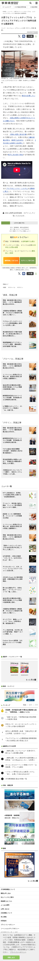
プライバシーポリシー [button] (18, 952)
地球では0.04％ (17, 140)
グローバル (12, 287)
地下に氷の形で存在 (15, 155)
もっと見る (30, 679)
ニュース (10, 11)
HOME (4, 11)
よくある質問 (5, 905)
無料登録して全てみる (11, 260)
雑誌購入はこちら (6, 901)
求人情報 (3, 917)
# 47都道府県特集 (20, 7)
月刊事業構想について (8, 889)
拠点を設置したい (28, 96)
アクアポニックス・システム (17, 188)
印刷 (29, 36)
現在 (24, 705)
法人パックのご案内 (7, 897)
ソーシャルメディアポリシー (10, 928)
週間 (30, 705)
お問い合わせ (5, 909)
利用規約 (3, 921)
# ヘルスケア (7, 7)
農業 (5, 287)
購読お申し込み (6, 893)
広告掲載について (6, 913)
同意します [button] (11, 957)
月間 (36, 705)
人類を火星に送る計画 (18, 134)
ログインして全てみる (27, 260)
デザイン (20, 287)
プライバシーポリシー (8, 924)
